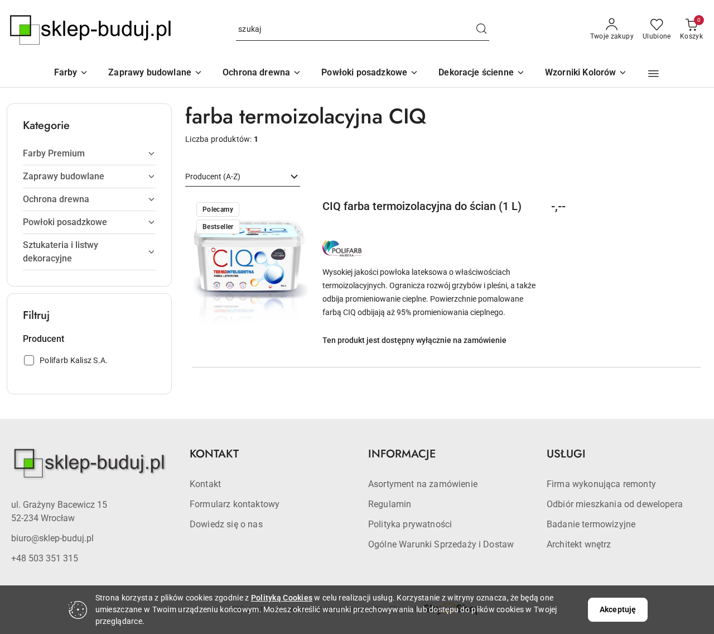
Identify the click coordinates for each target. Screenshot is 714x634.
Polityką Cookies (281, 597)
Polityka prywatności (410, 524)
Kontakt (205, 484)
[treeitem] (89, 153)
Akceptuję (618, 609)
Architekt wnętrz (579, 544)
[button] (586, 73)
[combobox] (242, 177)
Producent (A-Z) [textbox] (212, 176)
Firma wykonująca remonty (601, 484)
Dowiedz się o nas (226, 524)
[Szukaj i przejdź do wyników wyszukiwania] (481, 29)
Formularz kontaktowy (234, 504)
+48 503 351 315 (44, 558)
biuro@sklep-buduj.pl (52, 538)
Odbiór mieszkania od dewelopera (615, 504)
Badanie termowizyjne (591, 524)
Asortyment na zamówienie (422, 484)
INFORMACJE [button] (402, 454)
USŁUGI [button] (566, 454)
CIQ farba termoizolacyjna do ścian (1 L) (422, 206)
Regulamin (389, 504)
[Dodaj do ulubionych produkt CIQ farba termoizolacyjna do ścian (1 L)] (296, 210)
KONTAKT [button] (214, 454)
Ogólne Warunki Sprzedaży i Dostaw (441, 544)
